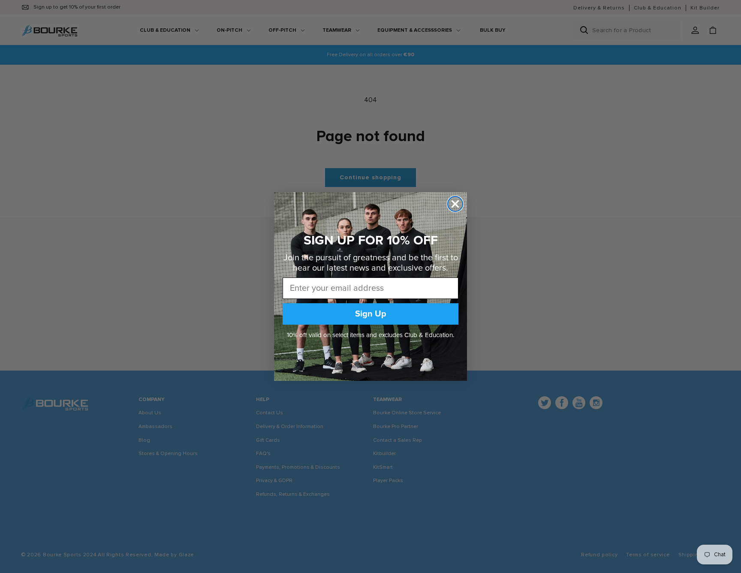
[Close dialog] (455, 203)
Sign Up (370, 314)
